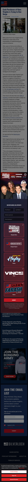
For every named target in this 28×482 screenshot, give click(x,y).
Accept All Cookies (14, 479)
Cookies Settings (14, 471)
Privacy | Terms (16, 308)
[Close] (25, 174)
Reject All (14, 475)
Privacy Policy (22, 468)
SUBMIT (14, 300)
